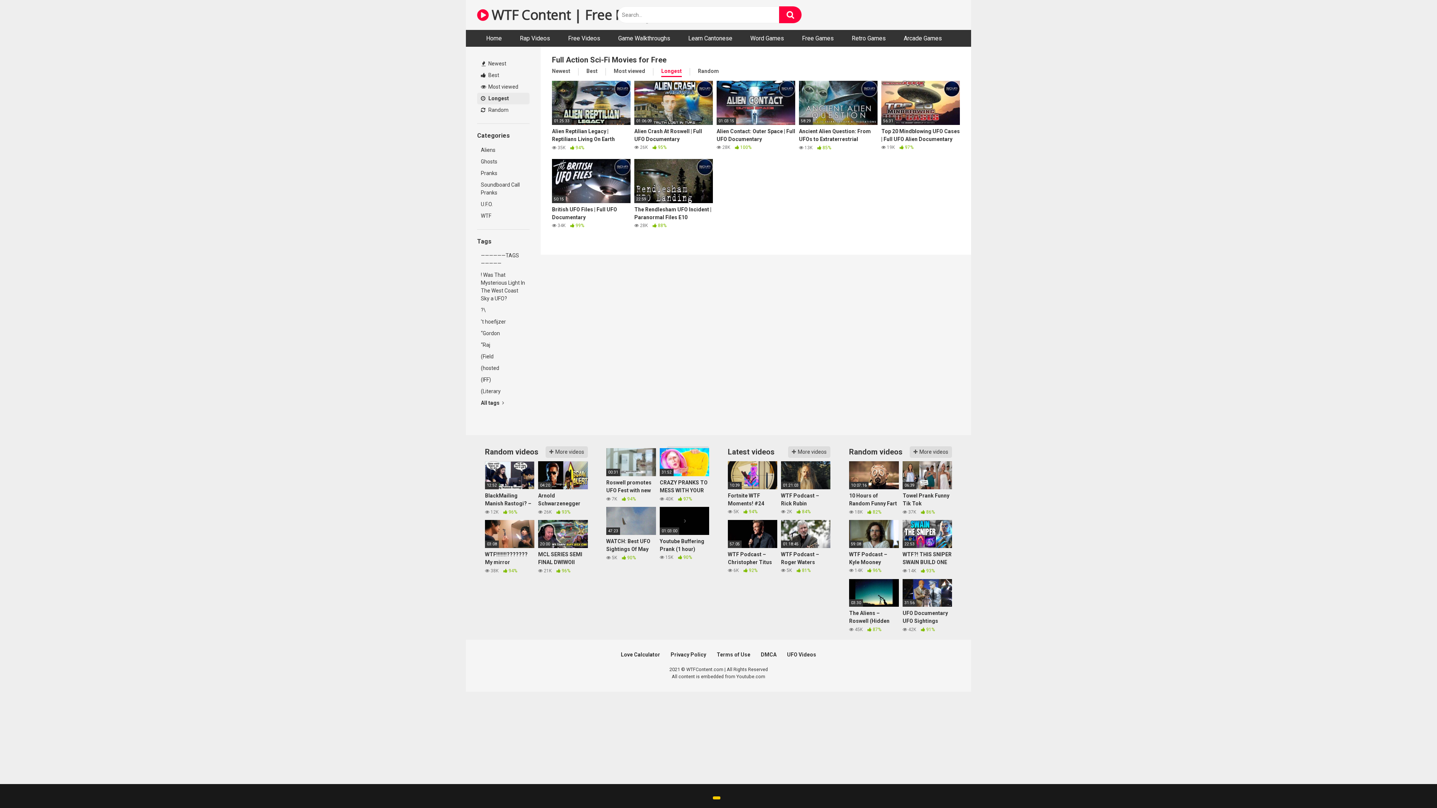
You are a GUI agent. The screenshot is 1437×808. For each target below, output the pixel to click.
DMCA (769, 655)
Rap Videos (535, 38)
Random (498, 110)
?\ (483, 310)
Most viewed (502, 87)
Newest (496, 64)
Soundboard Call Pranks (500, 189)
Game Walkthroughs (644, 38)
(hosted (490, 368)
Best (493, 75)
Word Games (767, 38)
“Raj (485, 345)
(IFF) (486, 380)
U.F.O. (487, 204)
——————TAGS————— (500, 259)
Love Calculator (640, 655)
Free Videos (584, 38)
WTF (486, 216)
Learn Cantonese (710, 38)
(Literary (491, 391)
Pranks (489, 173)
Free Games (818, 38)
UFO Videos (801, 655)
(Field (487, 356)
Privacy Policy (688, 655)
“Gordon (490, 333)
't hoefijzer (493, 322)
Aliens (488, 150)
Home (494, 38)
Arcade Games (923, 38)
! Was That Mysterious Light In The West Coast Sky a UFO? (503, 287)
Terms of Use (733, 655)
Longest (498, 98)
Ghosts (489, 162)
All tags (491, 403)
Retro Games (869, 38)
